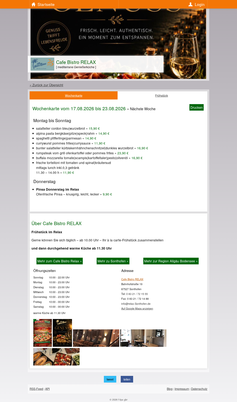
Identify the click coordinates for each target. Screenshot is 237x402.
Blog (170, 389)
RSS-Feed (36, 389)
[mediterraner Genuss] (63, 345)
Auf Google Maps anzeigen (137, 308)
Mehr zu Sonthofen (113, 261)
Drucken (196, 107)
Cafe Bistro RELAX (132, 279)
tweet (110, 379)
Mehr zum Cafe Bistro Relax (59, 261)
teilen (126, 379)
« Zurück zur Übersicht (46, 85)
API (47, 389)
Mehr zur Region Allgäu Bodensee (171, 261)
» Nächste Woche (141, 108)
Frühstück (161, 95)
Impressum (182, 389)
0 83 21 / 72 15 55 (137, 294)
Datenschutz (199, 389)
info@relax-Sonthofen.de (136, 303)
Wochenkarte (73, 95)
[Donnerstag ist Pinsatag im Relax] (43, 345)
